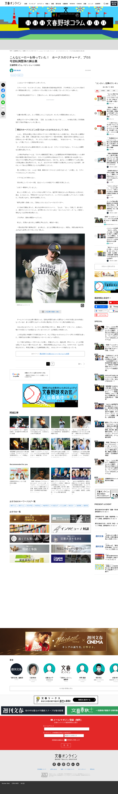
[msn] (73, 764)
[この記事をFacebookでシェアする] (3, 91)
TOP (11, 51)
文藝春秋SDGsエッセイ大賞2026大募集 (18, 483)
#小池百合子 (54, 505)
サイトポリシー (82, 769)
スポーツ (20, 75)
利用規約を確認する (58, 740)
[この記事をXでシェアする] (3, 85)
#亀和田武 (46, 505)
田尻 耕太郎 (17, 70)
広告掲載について (41, 769)
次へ (80, 364)
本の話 (23, 783)
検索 (107, 3)
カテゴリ (39, 3)
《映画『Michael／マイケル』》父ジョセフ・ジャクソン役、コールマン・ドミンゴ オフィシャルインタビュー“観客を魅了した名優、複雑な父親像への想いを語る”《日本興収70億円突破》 (39, 487)
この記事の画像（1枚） (52, 311)
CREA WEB (15, 783)
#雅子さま (13, 505)
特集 (47, 3)
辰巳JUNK (111, 243)
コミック (90, 3)
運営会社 (92, 769)
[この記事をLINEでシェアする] (3, 103)
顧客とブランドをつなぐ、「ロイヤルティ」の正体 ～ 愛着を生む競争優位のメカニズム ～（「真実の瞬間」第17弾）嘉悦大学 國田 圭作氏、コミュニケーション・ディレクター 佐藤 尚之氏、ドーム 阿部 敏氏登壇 (60, 488)
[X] (59, 764)
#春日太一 (71, 505)
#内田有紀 (38, 505)
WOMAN (72, 3)
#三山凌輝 (63, 505)
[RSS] (77, 764)
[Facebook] (54, 764)
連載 (52, 3)
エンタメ (13, 75)
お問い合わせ (53, 769)
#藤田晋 (85, 505)
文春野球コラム (17, 51)
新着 (26, 3)
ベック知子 (111, 182)
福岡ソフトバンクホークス (29, 51)
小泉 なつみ (111, 103)
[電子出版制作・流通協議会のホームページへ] (44, 775)
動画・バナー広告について (67, 769)
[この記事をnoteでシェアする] (3, 108)
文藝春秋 (65, 3)
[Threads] (63, 764)
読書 (85, 3)
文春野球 (97, 3)
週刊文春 (58, 3)
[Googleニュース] (68, 764)
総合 (112, 87)
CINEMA (79, 3)
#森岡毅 (79, 505)
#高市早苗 (30, 505)
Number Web (6, 783)
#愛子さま (21, 505)
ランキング (32, 3)
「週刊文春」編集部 (113, 166)
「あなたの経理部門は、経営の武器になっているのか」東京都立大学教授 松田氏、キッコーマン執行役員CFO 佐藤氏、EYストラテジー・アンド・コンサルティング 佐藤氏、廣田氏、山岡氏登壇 (81, 488)
